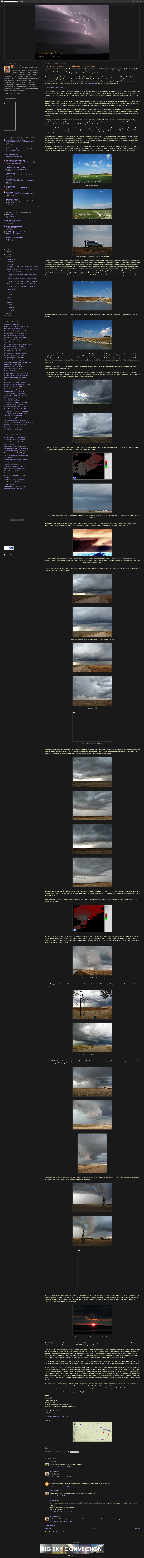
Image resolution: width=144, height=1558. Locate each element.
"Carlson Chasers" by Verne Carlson (14, 335)
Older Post (137, 1528)
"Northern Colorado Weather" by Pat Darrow (16, 373)
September (10, 289)
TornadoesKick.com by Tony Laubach (14, 479)
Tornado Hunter (10, 173)
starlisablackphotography (13, 220)
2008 (7, 315)
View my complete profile (12, 93)
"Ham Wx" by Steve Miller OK (12, 351)
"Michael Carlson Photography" (12, 364)
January (9, 310)
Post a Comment (50, 1525)
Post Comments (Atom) (59, 1532)
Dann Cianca (53, 1471)
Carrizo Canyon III (10, 216)
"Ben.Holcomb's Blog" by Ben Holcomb (15, 331)
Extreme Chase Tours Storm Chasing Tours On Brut (19, 175)
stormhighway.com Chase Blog (15, 140)
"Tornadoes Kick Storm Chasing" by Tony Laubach (18, 422)
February (10, 307)
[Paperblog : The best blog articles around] (9, 549)
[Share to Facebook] (77, 1452)
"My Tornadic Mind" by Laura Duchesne (15, 371)
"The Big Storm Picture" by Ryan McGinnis (16, 411)
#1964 (128, 136)
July (8, 294)
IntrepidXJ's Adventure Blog (14, 237)
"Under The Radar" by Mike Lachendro (15, 424)
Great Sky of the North (12, 192)
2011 (7, 254)
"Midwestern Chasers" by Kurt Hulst (14, 366)
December (10, 259)
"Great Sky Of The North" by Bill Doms (15, 349)
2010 (7, 257)
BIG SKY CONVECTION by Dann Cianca (15, 437)
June (9, 297)
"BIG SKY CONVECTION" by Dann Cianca (16, 333)
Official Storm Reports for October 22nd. (56, 1416)
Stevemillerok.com (9, 473)
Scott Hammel (90, 83)
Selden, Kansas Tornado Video (14, 156)
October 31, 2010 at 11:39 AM (60, 1496)
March (9, 304)
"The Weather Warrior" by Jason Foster (15, 413)
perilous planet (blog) (12, 199)
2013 (7, 249)
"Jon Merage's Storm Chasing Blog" (14, 360)
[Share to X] (75, 1452)
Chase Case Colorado (12, 179)
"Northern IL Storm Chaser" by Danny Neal (16, 375)
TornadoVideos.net (9, 484)
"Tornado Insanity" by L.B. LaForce (14, 418)
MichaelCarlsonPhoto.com (11, 464)
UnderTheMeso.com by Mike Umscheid (15, 486)
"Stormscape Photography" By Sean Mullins (16, 402)
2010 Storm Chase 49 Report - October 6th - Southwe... (22, 281)
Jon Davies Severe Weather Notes (16, 160)
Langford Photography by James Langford (16, 459)
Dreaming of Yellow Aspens (13, 222)
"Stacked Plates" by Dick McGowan (14, 391)
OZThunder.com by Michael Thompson (15, 466)
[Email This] (71, 1452)
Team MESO (7, 477)
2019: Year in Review (11, 227)
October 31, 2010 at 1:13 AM (60, 1486)
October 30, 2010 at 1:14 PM (60, 1476)
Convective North (11, 186)
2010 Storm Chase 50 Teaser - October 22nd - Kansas (22, 269)
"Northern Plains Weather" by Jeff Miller (15, 377)
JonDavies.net (8, 457)
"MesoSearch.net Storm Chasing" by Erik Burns (17, 362)
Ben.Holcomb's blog (12, 154)
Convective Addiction (10, 444)
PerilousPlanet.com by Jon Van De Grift (15, 471)
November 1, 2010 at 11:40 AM (60, 1521)
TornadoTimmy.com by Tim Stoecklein (15, 482)
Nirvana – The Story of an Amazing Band (16, 169)
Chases (8, 147)
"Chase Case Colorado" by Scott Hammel (15, 337)
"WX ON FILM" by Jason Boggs (13, 429)
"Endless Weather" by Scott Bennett (14, 346)
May (8, 299)
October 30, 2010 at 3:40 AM (60, 1467)
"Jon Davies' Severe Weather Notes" (14, 357)
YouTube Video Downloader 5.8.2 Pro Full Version (19, 188)
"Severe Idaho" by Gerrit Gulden (13, 386)
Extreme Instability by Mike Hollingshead (15, 453)
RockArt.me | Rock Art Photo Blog (16, 232)
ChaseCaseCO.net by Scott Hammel (14, 439)
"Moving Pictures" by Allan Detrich (13, 369)
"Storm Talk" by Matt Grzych (12, 400)
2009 (7, 313)
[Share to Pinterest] (78, 1452)
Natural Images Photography (14, 226)
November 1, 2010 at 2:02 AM (60, 1512)
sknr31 (51, 1461)
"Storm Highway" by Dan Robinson (14, 398)
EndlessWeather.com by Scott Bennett (15, 450)
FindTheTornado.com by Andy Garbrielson (16, 455)
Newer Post (48, 1528)
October (9, 264)
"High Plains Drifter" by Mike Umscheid (15, 353)
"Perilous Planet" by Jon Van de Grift (14, 382)
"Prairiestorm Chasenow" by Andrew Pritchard (17, 384)
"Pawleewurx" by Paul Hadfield (12, 380)
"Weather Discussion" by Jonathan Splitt (15, 427)
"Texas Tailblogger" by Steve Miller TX (15, 409)
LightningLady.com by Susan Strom (14, 462)
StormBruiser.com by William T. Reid (14, 475)
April (8, 302)
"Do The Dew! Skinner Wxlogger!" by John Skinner (18, 344)
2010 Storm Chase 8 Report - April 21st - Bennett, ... (22, 284)
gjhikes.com (9, 214)
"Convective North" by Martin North (14, 340)
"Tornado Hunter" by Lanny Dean (13, 415)
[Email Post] (68, 1451)
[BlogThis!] (73, 1452)
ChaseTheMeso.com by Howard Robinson (16, 442)
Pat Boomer (52, 1500)
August (9, 292)
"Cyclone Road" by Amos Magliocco (14, 342)
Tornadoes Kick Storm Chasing (15, 167)
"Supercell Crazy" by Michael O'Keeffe (15, 406)
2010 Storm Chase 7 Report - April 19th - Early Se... (21, 286)
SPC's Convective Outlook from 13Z (55, 87)
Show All (37, 206)
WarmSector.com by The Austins (13, 488)
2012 (7, 252)
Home (93, 1528)
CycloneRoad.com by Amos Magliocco (15, 446)
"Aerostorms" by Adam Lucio (12, 324)
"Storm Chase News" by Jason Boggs (14, 393)
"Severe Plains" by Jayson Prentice (14, 389)
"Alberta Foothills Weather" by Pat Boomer (16, 326)
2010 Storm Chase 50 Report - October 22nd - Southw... (23, 266)
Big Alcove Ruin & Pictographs (14, 233)
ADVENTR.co (9, 239)
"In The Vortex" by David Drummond (14, 355)
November (10, 261)
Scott (51, 1481)
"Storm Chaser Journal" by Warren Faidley (16, 395)
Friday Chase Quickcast (14, 271)
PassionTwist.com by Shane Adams (14, 468)
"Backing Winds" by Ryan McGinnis (14, 328)
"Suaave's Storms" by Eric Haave (13, 404)
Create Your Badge (8, 132)
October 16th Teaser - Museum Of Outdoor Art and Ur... (22, 278)
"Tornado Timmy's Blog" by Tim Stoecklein (16, 420)
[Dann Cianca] (10, 130)
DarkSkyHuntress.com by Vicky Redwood (16, 448)
